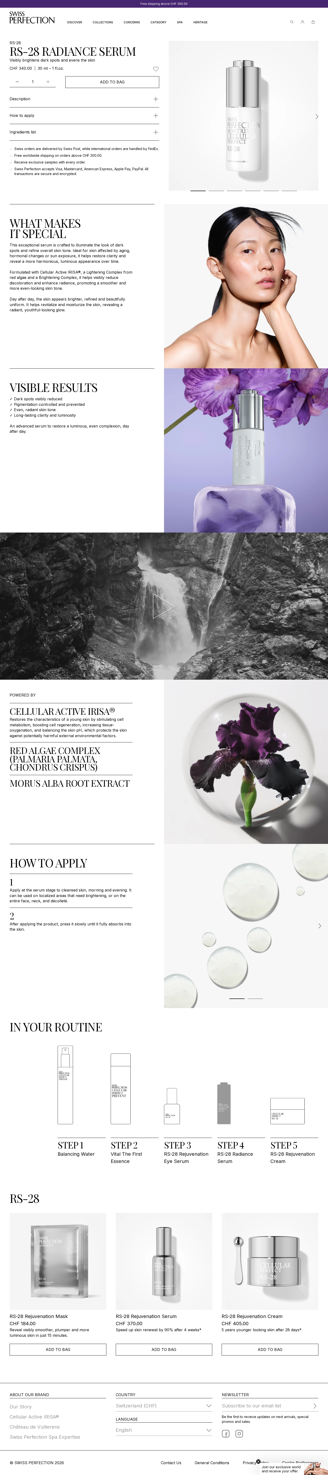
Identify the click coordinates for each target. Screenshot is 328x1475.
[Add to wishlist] (155, 69)
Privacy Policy (256, 1462)
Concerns (132, 22)
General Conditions (212, 1462)
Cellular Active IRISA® (34, 1417)
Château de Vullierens (35, 1427)
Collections (103, 22)
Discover (74, 22)
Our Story (21, 1407)
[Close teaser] (258, 1461)
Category (158, 22)
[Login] (302, 22)
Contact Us (171, 1462)
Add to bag (112, 82)
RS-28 (15, 43)
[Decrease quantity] (17, 81)
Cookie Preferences (300, 1462)
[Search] (292, 22)
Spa (180, 22)
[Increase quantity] (48, 81)
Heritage (200, 22)
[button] (294, 1469)
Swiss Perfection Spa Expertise (45, 1437)
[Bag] (313, 22)
